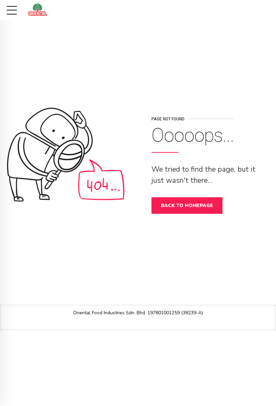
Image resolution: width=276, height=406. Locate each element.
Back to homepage (187, 205)
